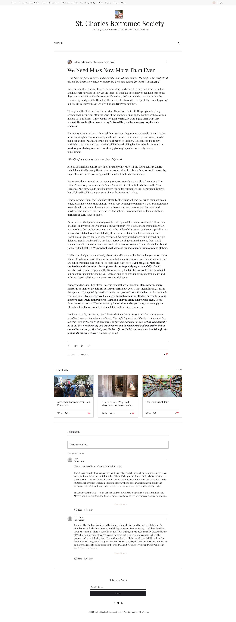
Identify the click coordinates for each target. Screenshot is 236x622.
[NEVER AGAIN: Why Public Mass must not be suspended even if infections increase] (118, 386)
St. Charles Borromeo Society (120, 23)
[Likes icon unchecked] (76, 510)
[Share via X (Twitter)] (75, 346)
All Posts (58, 43)
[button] (178, 43)
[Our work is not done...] (162, 386)
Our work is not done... (158, 402)
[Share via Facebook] (68, 346)
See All (179, 369)
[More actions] (167, 62)
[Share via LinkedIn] (82, 346)
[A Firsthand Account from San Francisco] (73, 386)
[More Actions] (167, 460)
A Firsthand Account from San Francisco (73, 403)
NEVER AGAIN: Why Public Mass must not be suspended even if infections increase (117, 403)
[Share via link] (89, 346)
